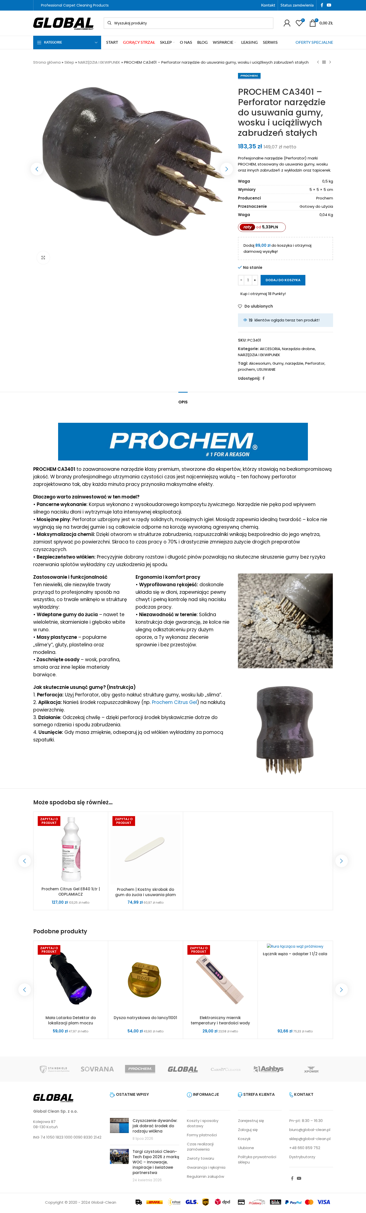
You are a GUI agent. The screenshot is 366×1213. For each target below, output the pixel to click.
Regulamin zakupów (205, 1176)
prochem (246, 369)
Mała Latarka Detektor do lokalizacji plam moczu (71, 1020)
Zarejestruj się (251, 1120)
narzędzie (294, 363)
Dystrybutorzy (302, 1156)
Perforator (314, 363)
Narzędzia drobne (298, 348)
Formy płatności (202, 1135)
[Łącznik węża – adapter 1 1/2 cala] (295, 946)
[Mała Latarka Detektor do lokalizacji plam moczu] (71, 978)
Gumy (277, 363)
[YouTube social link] (329, 5)
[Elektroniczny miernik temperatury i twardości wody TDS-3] (220, 978)
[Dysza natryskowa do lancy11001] (145, 978)
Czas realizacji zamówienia (200, 1146)
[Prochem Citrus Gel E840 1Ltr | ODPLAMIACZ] (71, 849)
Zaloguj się (248, 1129)
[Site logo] (63, 22)
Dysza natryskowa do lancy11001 (145, 1017)
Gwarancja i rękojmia (206, 1167)
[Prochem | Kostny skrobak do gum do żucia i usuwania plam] (145, 849)
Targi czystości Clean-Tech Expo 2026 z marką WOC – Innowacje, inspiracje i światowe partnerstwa (156, 1162)
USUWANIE (266, 369)
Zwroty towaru (200, 1158)
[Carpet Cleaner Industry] (226, 1069)
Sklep (69, 62)
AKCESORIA (270, 348)
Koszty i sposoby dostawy (202, 1123)
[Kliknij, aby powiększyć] (43, 257)
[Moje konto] (287, 23)
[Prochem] (140, 1069)
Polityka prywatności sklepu (257, 1159)
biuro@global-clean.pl (309, 1129)
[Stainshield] (54, 1069)
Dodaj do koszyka (283, 280)
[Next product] (330, 62)
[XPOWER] (311, 1069)
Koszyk (244, 1138)
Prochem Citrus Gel (174, 702)
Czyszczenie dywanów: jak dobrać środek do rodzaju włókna (155, 1126)
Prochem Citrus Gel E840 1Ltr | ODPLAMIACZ (71, 891)
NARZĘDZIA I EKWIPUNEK (99, 62)
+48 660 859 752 (304, 1147)
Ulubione (246, 1147)
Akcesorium (260, 363)
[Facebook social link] (322, 5)
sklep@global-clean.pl (310, 1138)
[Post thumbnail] (119, 1129)
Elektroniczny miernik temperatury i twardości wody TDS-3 (220, 1023)
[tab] (183, 399)
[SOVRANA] (97, 1069)
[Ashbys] (268, 1069)
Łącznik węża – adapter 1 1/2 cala (295, 953)
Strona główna (47, 62)
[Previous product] (318, 62)
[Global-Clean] (182, 1069)
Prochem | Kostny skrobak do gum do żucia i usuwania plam (145, 892)
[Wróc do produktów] (324, 62)
